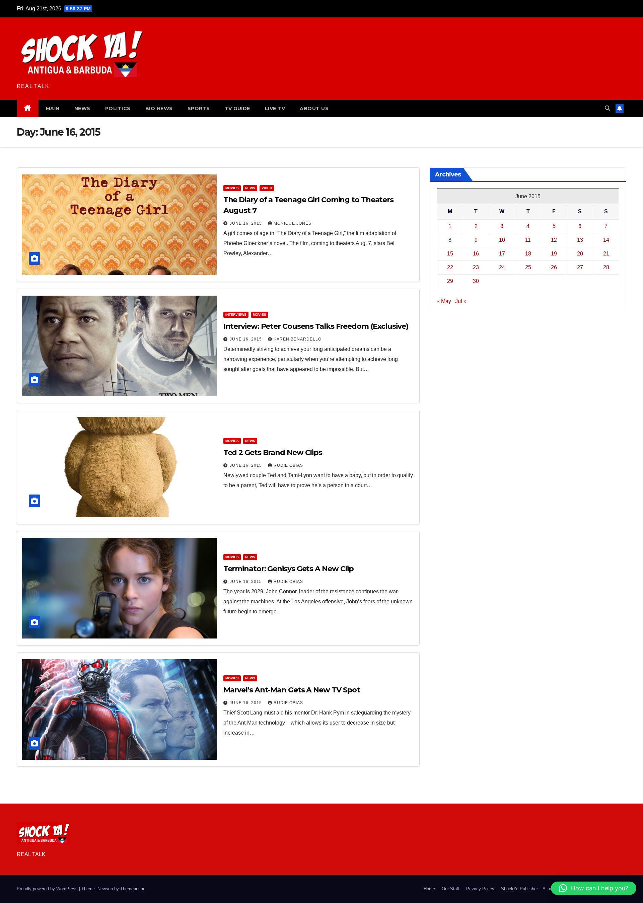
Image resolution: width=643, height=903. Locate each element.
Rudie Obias (288, 465)
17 (502, 253)
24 (502, 267)
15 (450, 253)
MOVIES (232, 188)
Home (429, 888)
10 (502, 240)
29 (450, 281)
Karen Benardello (298, 339)
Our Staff (450, 888)
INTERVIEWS (235, 314)
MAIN (53, 108)
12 (554, 240)
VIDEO (267, 188)
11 (528, 240)
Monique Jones (292, 223)
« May (444, 301)
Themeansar (132, 888)
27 (580, 267)
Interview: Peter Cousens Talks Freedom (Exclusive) (315, 326)
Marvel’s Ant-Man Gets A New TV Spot (291, 689)
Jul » (461, 301)
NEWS (82, 108)
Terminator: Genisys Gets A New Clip (288, 568)
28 (606, 267)
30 (476, 281)
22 (450, 267)
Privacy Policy (480, 888)
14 (606, 240)
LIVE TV (275, 108)
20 (580, 253)
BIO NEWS (159, 108)
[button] (607, 108)
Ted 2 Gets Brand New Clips (272, 452)
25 (528, 267)
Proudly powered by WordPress (48, 888)
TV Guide (237, 108)
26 (554, 267)
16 (476, 253)
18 (528, 253)
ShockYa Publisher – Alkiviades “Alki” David (543, 888)
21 (606, 253)
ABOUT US (314, 108)
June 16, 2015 (246, 223)
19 (554, 253)
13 (580, 240)
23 (476, 267)
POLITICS (118, 108)
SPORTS (199, 108)
